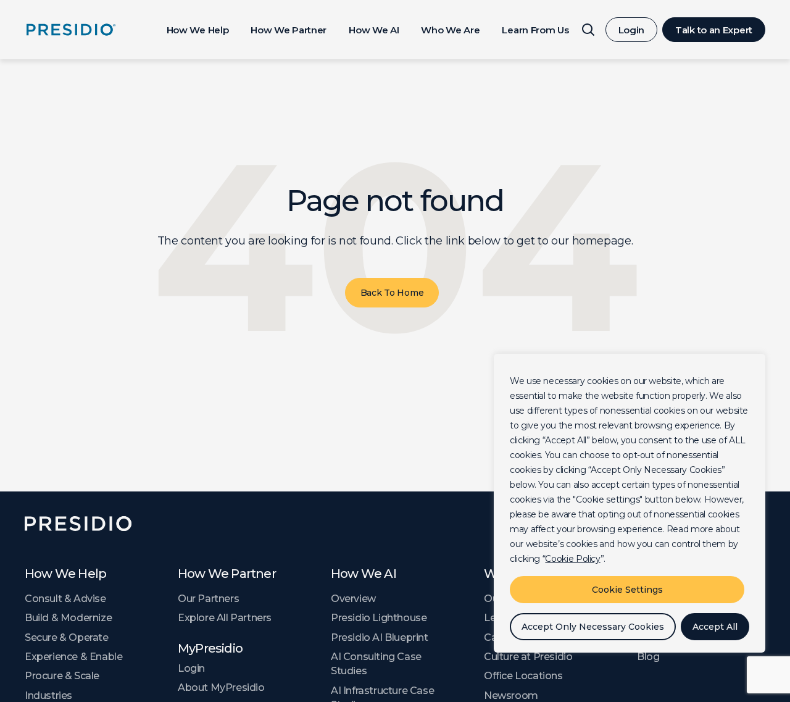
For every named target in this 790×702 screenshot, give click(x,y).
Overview (353, 598)
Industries (48, 695)
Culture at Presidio (528, 656)
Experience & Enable (73, 656)
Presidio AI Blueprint (379, 637)
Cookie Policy (572, 558)
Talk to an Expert (713, 30)
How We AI (374, 30)
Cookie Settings (627, 589)
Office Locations (523, 676)
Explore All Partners (225, 618)
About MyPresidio (221, 687)
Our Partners (208, 598)
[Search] (588, 29)
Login (631, 30)
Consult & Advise (65, 598)
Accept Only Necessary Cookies (593, 626)
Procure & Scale (62, 676)
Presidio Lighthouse (378, 618)
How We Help (198, 30)
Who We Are (450, 30)
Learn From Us (535, 30)
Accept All (715, 626)
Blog (648, 656)
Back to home (392, 292)
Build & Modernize (68, 618)
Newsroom (511, 695)
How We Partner (288, 30)
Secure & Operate (67, 637)
